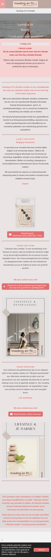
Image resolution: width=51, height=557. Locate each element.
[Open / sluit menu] (2, 4)
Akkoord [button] (41, 550)
